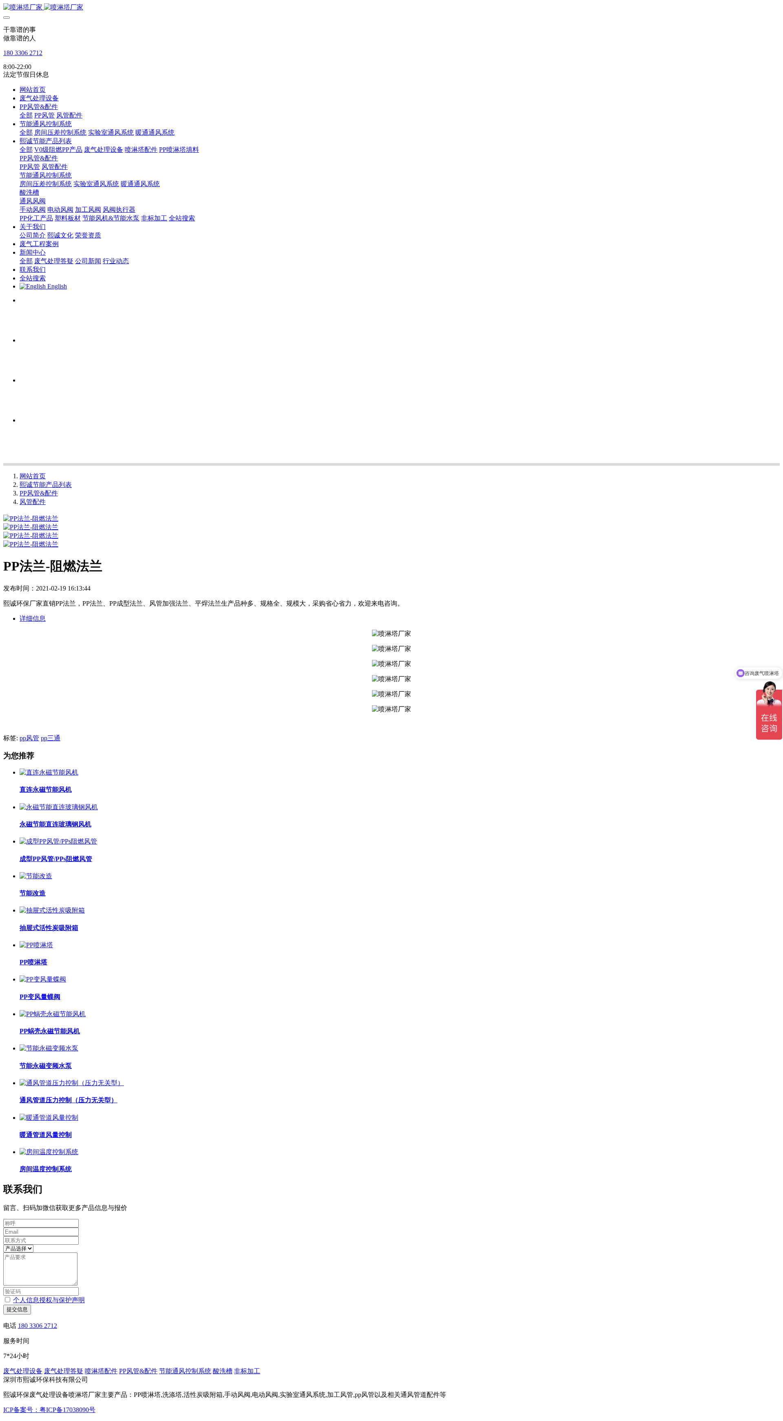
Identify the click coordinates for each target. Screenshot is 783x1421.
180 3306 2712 (22, 52)
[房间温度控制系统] (49, 1151)
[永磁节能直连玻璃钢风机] (59, 807)
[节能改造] (36, 876)
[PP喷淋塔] (36, 944)
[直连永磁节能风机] (49, 772)
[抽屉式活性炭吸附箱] (52, 910)
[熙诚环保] (391, 7)
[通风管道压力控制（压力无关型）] (72, 1082)
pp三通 (50, 738)
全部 (26, 115)
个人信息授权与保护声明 (49, 1300)
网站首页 (33, 89)
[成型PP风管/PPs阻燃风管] (58, 841)
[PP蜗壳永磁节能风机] (53, 1013)
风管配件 (33, 501)
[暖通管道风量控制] (49, 1117)
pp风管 (29, 738)
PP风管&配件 (39, 493)
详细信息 (33, 618)
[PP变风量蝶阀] (43, 979)
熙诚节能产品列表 (46, 484)
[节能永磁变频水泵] (49, 1048)
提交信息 (17, 1309)
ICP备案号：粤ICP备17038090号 (49, 1409)
